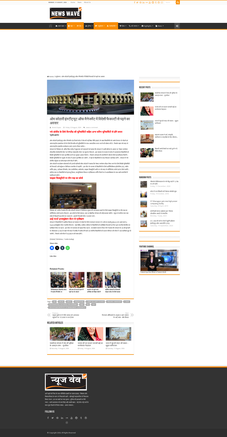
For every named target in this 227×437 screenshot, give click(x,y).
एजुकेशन (100, 26)
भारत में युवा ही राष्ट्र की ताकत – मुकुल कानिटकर (166, 122)
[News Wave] (65, 13)
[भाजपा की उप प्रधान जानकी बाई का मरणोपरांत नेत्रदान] (147, 111)
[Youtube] (149, 2)
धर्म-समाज (134, 26)
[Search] (178, 2)
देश (80, 26)
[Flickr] (146, 2)
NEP (93, 304)
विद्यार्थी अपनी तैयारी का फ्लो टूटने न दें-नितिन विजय (166, 150)
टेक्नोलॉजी (112, 26)
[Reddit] (152, 2)
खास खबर (61, 26)
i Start (127, 302)
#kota (61, 302)
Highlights (147, 26)
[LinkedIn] (143, 2)
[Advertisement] (113, 49)
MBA (82, 304)
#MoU (69, 302)
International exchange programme (63, 304)
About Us (87, 2)
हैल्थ (123, 26)
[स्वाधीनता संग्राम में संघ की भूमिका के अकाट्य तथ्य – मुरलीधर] (147, 97)
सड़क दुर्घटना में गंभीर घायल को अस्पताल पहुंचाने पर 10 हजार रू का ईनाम (65, 315)
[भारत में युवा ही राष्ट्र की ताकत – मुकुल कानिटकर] (147, 125)
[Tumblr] (156, 2)
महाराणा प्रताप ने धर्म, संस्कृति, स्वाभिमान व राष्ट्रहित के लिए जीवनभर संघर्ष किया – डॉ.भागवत (166, 136)
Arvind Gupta (56, 127)
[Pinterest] (140, 2)
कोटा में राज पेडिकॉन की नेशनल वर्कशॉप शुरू (163, 191)
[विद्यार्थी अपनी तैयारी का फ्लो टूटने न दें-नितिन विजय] (147, 153)
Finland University (114, 302)
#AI (54, 302)
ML (88, 304)
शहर (71, 26)
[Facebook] (134, 2)
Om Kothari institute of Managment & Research (67, 307)
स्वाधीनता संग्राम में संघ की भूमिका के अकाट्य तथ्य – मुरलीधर (61, 344)
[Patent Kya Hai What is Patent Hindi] (159, 260)
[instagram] (162, 2)
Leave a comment (92, 127)
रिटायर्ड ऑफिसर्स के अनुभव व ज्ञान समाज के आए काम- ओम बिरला (115, 315)
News (79, 2)
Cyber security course (95, 302)
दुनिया (89, 26)
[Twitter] (137, 2)
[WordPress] (158, 2)
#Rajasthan (79, 302)
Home (73, 2)
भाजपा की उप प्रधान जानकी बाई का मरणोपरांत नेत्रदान (90, 344)
